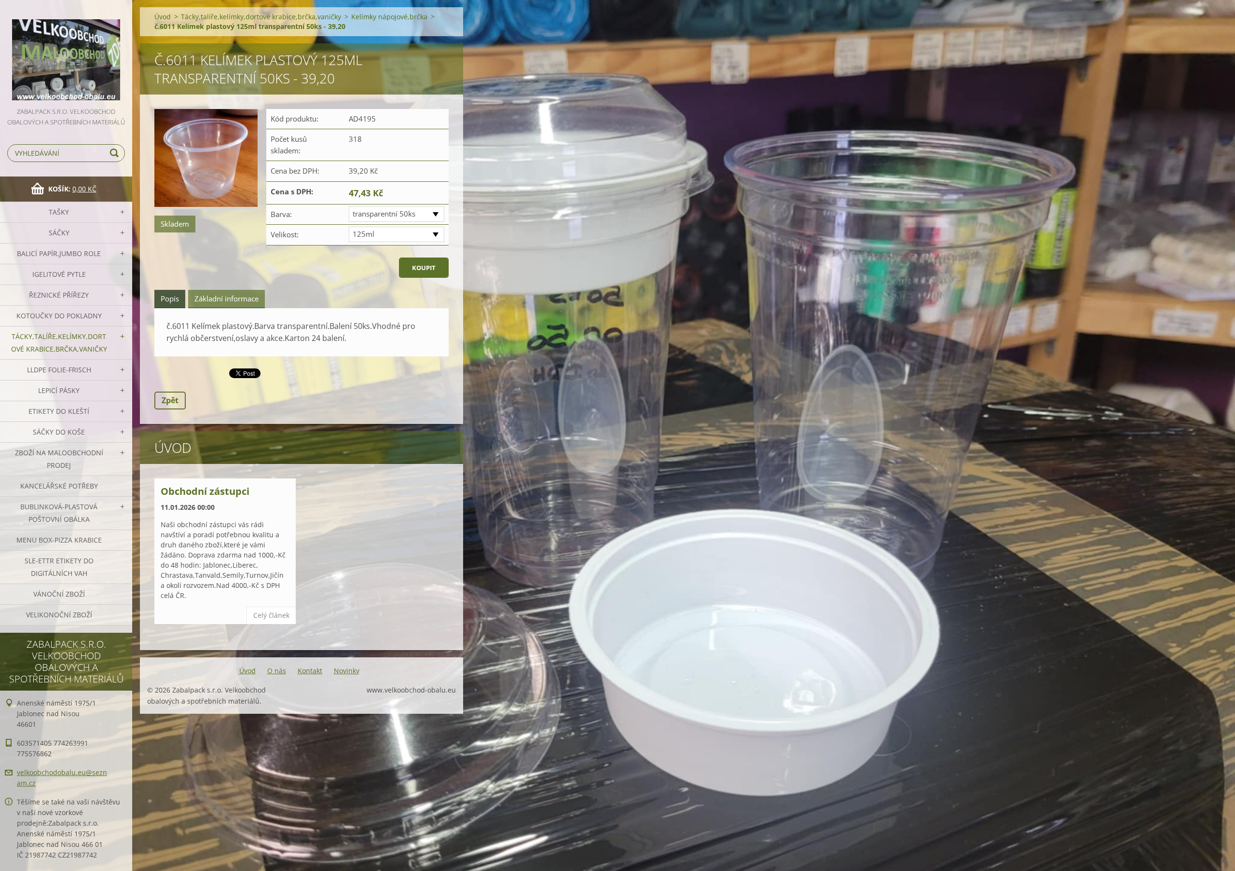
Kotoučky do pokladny (59, 315)
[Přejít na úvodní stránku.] (66, 53)
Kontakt (310, 670)
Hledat (116, 153)
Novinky (346, 670)
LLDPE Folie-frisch (59, 369)
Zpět (170, 400)
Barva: (281, 214)
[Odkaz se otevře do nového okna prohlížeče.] (206, 159)
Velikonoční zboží (59, 614)
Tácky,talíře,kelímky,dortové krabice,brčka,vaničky (59, 343)
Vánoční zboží (59, 594)
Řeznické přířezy (59, 294)
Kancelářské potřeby (59, 485)
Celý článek (271, 615)
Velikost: (285, 234)
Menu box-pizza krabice (59, 539)
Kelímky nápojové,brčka (389, 16)
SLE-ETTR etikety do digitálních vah (59, 567)
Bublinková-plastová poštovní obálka (58, 513)
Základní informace (226, 298)
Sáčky (59, 232)
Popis (170, 298)
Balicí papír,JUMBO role (59, 253)
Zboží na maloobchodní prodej (59, 459)
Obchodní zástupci (205, 491)
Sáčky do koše (59, 431)
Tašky (59, 212)
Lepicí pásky (59, 390)
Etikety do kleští (58, 411)
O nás (276, 670)
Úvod (162, 16)
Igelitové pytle (59, 274)
